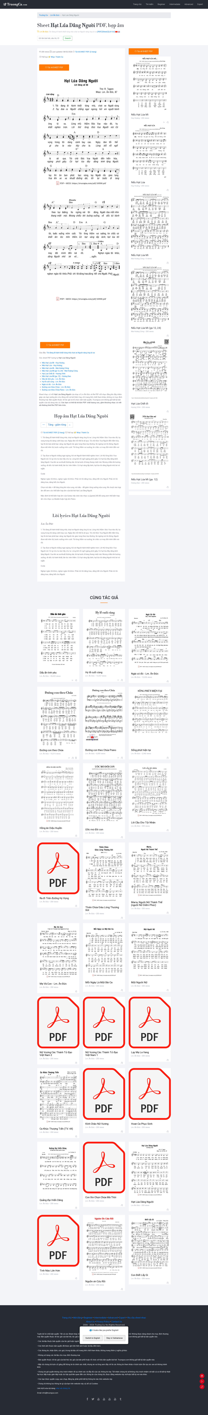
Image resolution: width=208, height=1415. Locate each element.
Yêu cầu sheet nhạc (136, 1317)
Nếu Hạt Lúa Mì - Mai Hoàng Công (55, 368)
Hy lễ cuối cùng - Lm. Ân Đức (53, 382)
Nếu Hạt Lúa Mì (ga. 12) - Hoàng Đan (56, 376)
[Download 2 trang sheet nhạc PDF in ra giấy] (202, 1376)
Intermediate (174, 4)
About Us (90, 1321)
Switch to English (92, 1338)
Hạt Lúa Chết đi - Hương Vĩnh (53, 374)
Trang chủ (137, 4)
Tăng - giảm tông (57, 424)
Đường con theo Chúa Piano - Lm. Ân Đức (58, 390)
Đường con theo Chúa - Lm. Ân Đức (56, 387)
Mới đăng (77, 1317)
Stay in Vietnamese (114, 1338)
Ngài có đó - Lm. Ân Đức (52, 384)
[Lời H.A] (111, 32)
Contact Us (116, 1321)
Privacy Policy (103, 1321)
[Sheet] (105, 32)
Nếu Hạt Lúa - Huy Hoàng (52, 365)
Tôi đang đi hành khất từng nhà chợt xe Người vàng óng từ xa (71, 353)
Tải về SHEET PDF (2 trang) (85, 52)
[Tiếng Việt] (116, 32)
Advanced (189, 4)
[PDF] (99, 32)
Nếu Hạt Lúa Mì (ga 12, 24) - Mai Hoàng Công (60, 371)
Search (68, 38)
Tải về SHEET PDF (55, 67)
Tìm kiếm (149, 4)
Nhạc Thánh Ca (57, 57)
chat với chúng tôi (63, 1388)
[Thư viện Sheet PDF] (15, 4)
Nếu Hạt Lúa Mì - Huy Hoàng (53, 363)
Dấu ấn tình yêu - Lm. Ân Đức (53, 379)
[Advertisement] (81, 322)
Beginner (161, 4)
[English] (119, 32)
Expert (200, 4)
